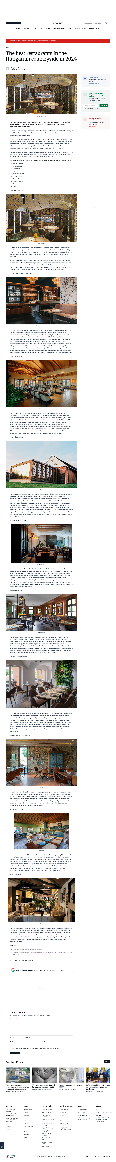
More (84, 28)
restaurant (31, 960)
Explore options (93, 83)
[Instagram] (92, 1156)
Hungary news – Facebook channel (65, 1128)
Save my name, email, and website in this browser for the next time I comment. (36, 1048)
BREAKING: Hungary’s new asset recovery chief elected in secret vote (32, 41)
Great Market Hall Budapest (47, 1138)
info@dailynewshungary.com (104, 1112)
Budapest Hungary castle (47, 1142)
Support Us (98, 23)
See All (107, 1061)
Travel (34, 28)
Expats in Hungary (47, 1128)
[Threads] (109, 1156)
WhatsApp (63, 1112)
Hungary (21, 960)
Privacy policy (82, 1112)
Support (8, 1129)
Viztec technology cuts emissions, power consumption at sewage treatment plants (17, 1087)
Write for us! (9, 1126)
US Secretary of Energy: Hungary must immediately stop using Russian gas (98, 1087)
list (26, 960)
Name (12, 1041)
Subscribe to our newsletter (13, 23)
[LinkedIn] (87, 1156)
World (69, 28)
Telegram (62, 1115)
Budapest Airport (47, 1112)
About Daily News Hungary (11, 1110)
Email (44, 1041)
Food (15, 960)
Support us (92, 126)
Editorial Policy (82, 1115)
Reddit (62, 1118)
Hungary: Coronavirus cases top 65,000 (71, 1086)
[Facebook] (89, 1156)
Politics (18, 28)
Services (77, 28)
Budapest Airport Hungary (47, 1134)
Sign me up (104, 105)
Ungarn (26, 1132)
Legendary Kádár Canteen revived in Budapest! (28, 949)
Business (26, 28)
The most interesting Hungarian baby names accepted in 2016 (44, 1086)
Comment (13, 1019)
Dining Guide (29, 141)
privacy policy (96, 108)
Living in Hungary (94, 28)
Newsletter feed (64, 1109)
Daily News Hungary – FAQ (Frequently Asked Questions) (12, 1119)
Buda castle (45, 1146)
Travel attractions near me (48, 1120)
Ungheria (26, 1134)
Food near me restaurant (46, 1115)
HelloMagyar (88, 23)
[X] (95, 1156)
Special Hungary (59, 28)
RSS (61, 1121)
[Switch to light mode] (109, 23)
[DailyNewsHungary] (58, 23)
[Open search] (106, 23)
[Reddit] (106, 1156)
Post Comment (15, 1053)
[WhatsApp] (101, 1156)
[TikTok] (98, 1156)
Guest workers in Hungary (47, 1124)
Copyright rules (82, 1109)
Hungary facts (46, 1131)
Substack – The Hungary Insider (65, 1124)
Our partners (9, 1124)
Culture (48, 28)
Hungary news (28, 1109)
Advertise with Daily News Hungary (84, 1118)
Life (41, 28)
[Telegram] (104, 1156)
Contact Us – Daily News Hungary (11, 1114)
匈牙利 (26, 1137)
